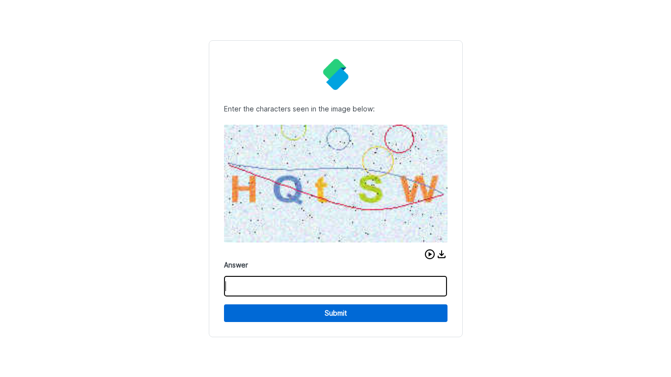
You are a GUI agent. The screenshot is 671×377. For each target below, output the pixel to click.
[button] (430, 254)
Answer (236, 265)
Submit (336, 313)
